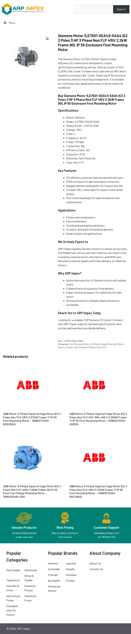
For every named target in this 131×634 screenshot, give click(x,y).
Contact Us (96, 569)
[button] (47, 39)
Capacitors (13, 580)
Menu (12, 22)
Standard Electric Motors (12, 610)
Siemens (53, 563)
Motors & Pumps (65, 347)
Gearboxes (30, 570)
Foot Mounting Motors (79, 344)
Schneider (54, 569)
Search (121, 9)
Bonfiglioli (54, 580)
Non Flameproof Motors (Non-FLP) (90, 347)
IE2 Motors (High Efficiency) (103, 344)
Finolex (70, 580)
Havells (70, 569)
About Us (95, 563)
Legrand (71, 563)
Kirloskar (71, 575)
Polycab (53, 575)
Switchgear (13, 570)
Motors (120, 344)
